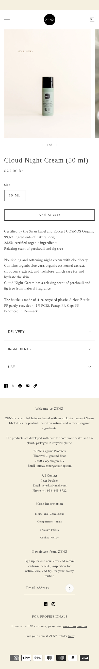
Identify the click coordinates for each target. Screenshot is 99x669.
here (71, 636)
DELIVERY (16, 332)
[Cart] (92, 19)
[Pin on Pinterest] (20, 386)
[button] (35, 386)
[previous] (42, 145)
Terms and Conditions (49, 514)
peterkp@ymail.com (54, 486)
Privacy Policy (49, 530)
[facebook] (45, 604)
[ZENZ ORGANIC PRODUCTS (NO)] (49, 19)
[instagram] (53, 604)
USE (11, 367)
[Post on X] (13, 386)
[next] (56, 145)
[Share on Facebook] (6, 386)
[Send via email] (27, 386)
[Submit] (69, 588)
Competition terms (49, 521)
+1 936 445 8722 (54, 491)
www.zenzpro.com (75, 626)
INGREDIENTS (19, 349)
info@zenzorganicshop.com (54, 466)
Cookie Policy (49, 537)
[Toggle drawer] (7, 19)
